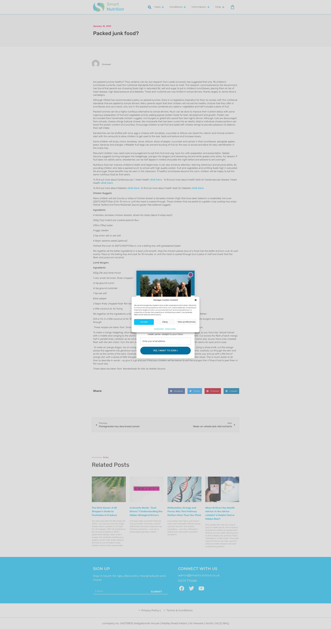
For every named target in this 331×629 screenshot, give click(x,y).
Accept (144, 322)
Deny (165, 322)
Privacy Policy (170, 329)
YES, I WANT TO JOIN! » (165, 350)
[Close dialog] (191, 275)
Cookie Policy (159, 329)
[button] (195, 300)
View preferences (186, 322)
